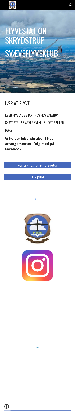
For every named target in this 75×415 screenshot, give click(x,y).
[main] (37, 52)
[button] (4, 5)
